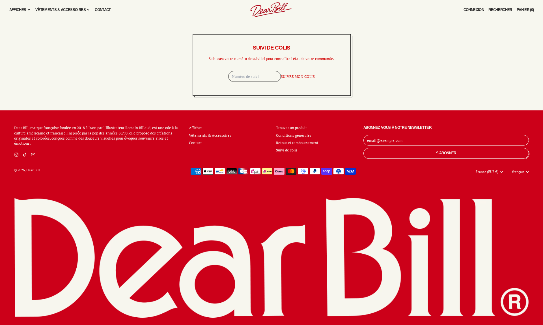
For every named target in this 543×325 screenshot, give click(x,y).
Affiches (195, 127)
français (518, 172)
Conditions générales (293, 135)
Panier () (525, 11)
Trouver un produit (291, 127)
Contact (103, 10)
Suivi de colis (287, 150)
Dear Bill (33, 170)
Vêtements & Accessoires (210, 135)
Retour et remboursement (297, 142)
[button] (500, 10)
